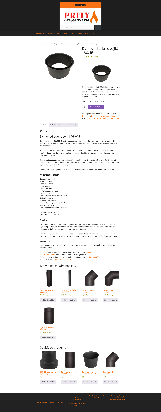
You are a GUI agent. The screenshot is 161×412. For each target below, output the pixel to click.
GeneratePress (60, 402)
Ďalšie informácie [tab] (57, 125)
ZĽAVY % (94, 33)
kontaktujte (90, 252)
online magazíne (93, 257)
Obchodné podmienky (117, 396)
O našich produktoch (48, 255)
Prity (76, 398)
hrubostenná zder (95, 118)
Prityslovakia (40, 33)
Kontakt (80, 33)
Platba (66, 33)
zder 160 (105, 118)
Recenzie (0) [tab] (71, 125)
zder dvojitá (114, 118)
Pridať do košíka (96, 107)
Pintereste (67, 259)
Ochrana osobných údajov (117, 399)
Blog (86, 33)
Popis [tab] (45, 125)
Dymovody (50, 44)
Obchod (49, 33)
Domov (42, 44)
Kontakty (96, 398)
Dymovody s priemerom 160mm (66, 44)
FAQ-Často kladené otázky (97, 396)
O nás (72, 33)
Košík (58, 33)
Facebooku (57, 259)
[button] (75, 49)
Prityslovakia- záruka (117, 398)
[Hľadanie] (98, 27)
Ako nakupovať (76, 399)
